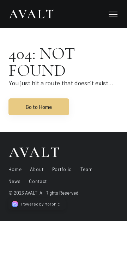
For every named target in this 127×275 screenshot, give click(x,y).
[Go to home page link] (33, 151)
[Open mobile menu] (113, 14)
